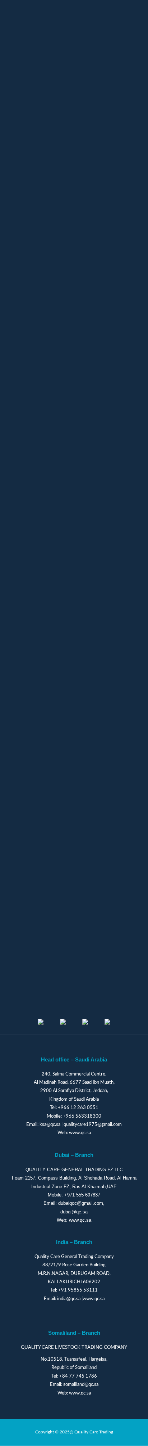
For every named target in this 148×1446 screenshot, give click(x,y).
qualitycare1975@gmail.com (93, 1124)
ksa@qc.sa (50, 1124)
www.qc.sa (80, 1133)
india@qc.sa (68, 1299)
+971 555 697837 (82, 1195)
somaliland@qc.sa (80, 1384)
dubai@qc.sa (74, 1211)
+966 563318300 (82, 1116)
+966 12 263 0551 (78, 1107)
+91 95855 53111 (78, 1290)
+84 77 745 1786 (78, 1376)
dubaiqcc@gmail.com (80, 1203)
